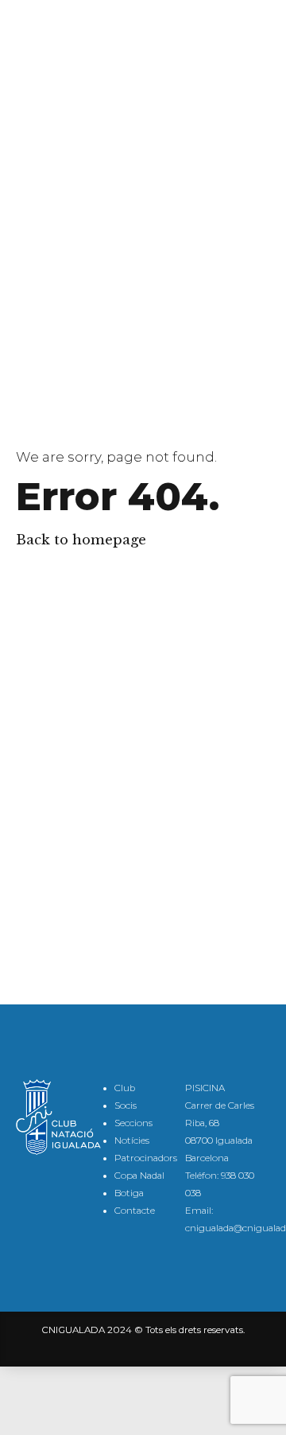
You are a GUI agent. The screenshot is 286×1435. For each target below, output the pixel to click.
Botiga (129, 1193)
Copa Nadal (139, 1175)
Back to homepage (81, 540)
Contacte (134, 1210)
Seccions (133, 1123)
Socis (125, 1105)
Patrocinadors (145, 1158)
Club (124, 1088)
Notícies (131, 1140)
